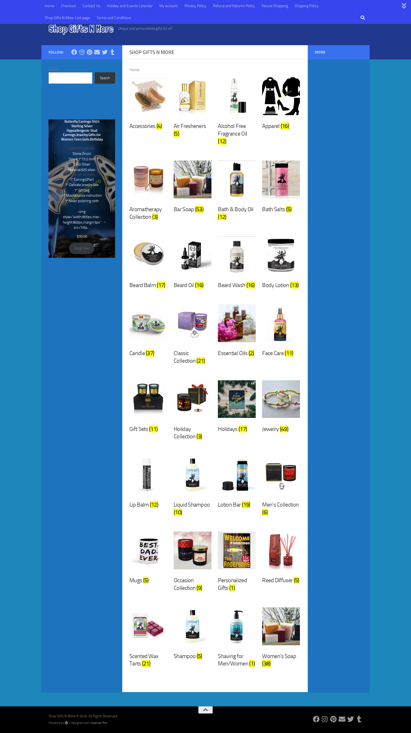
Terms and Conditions (114, 17)
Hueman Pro (99, 723)
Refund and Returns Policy (234, 6)
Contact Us (91, 6)
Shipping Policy (306, 6)
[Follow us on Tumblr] (112, 52)
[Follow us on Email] (97, 52)
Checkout (68, 6)
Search (54, 69)
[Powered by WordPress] (66, 722)
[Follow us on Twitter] (105, 52)
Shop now (81, 248)
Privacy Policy (195, 6)
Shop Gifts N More (81, 28)
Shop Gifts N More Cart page (67, 17)
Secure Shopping (275, 6)
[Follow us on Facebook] (74, 52)
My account (168, 6)
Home (49, 6)
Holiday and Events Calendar (130, 6)
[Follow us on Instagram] (82, 52)
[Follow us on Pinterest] (89, 52)
